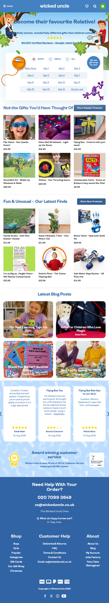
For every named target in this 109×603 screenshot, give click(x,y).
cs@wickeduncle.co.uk (54, 505)
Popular (16, 553)
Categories (16, 557)
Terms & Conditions (54, 553)
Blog (92, 548)
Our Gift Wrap (16, 566)
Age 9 (46, 82)
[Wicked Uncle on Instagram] (57, 596)
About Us (93, 543)
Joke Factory (92, 557)
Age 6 (61, 75)
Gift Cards (16, 561)
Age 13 (46, 89)
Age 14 (61, 89)
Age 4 (31, 75)
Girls (16, 548)
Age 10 (61, 82)
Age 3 (77, 68)
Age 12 (30, 89)
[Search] (95, 6)
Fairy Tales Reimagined (93, 563)
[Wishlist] (87, 6)
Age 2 (61, 68)
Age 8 (30, 82)
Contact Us (54, 557)
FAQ (54, 548)
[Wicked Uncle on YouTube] (64, 596)
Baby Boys (30, 68)
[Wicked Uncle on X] (51, 596)
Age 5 (46, 75)
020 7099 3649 (55, 497)
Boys (16, 543)
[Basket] (103, 6)
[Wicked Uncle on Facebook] (45, 596)
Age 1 (46, 68)
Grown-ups (77, 89)
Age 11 (77, 82)
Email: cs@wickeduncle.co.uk (54, 561)
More (89, 108)
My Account (93, 553)
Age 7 (77, 75)
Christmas (16, 571)
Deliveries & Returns (54, 543)
